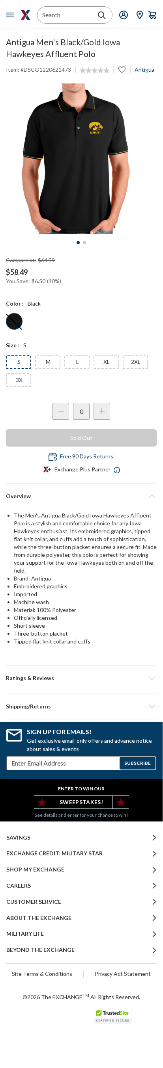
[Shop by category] (11, 15)
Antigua (144, 69)
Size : (12, 345)
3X (19, 379)
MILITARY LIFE (25, 934)
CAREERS (18, 886)
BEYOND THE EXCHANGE (40, 950)
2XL (136, 361)
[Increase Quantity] (102, 411)
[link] (94, 70)
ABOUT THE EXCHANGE (38, 918)
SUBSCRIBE (137, 763)
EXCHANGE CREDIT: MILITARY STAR (54, 853)
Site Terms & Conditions (42, 973)
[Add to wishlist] (122, 70)
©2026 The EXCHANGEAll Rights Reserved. (81, 996)
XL (106, 361)
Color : (15, 303)
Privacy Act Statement (123, 973)
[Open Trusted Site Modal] (112, 1016)
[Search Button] (102, 15)
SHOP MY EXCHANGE (35, 869)
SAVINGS (18, 837)
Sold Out (81, 437)
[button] (81, 678)
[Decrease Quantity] (60, 411)
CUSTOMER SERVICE (33, 902)
